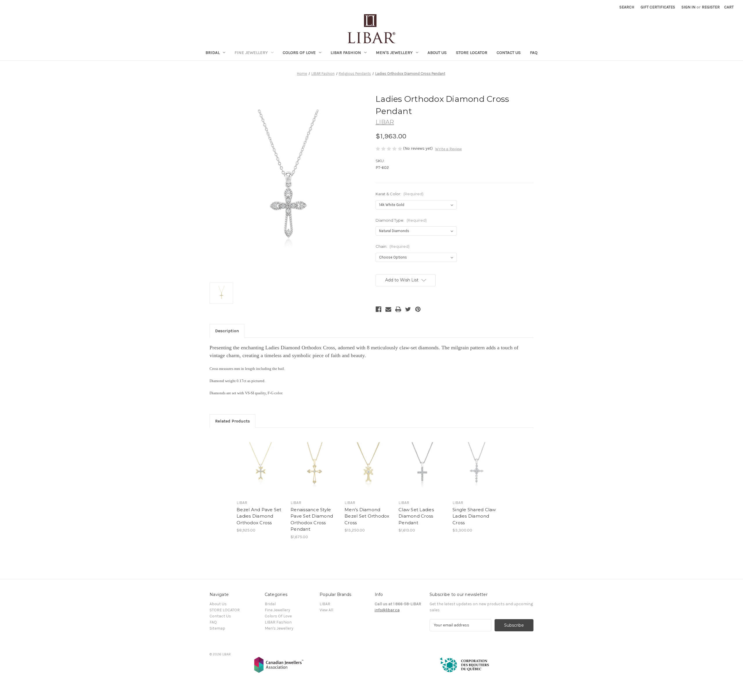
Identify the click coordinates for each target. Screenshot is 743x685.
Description (227, 330)
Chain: (393, 246)
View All (326, 610)
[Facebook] (378, 309)
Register (711, 7)
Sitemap (217, 628)
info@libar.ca (387, 610)
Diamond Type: (401, 220)
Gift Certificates (658, 7)
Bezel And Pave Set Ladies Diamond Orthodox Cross (259, 516)
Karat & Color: (399, 193)
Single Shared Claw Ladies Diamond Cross (474, 516)
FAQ (534, 52)
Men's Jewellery (394, 52)
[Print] (398, 309)
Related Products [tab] (232, 421)
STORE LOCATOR (471, 52)
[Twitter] (408, 309)
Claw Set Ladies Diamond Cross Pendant (416, 516)
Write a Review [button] (448, 149)
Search (626, 7)
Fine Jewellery (251, 52)
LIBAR (325, 603)
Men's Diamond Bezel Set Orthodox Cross (367, 516)
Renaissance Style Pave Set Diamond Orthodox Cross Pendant (312, 519)
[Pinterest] (418, 309)
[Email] (388, 309)
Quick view (255, 460)
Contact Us (509, 52)
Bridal (212, 52)
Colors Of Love (299, 52)
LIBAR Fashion (346, 52)
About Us (437, 52)
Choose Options (260, 470)
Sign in (688, 7)
